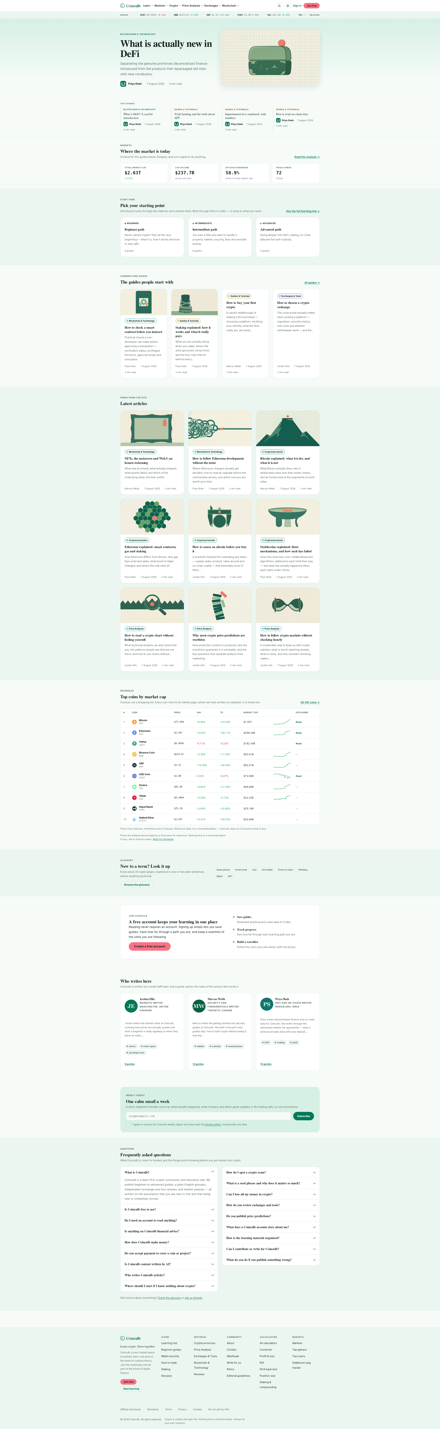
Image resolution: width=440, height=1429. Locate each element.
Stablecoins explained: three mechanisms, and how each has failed (285, 548)
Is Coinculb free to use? (140, 1209)
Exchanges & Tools (205, 1356)
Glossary (166, 1375)
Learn (146, 5)
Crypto (173, 5)
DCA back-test (268, 1369)
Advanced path (270, 229)
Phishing (303, 869)
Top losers (298, 1356)
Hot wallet (267, 869)
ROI (262, 1362)
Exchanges (211, 5)
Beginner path (134, 229)
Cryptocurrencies (204, 1343)
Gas (254, 869)
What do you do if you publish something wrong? (259, 1259)
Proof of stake (285, 869)
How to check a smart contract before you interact (143, 329)
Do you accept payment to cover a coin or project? (158, 1253)
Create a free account (149, 946)
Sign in (297, 5)
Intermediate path (204, 229)
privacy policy (213, 1124)
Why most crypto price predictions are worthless (218, 637)
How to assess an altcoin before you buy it (219, 548)
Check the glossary (169, 1297)
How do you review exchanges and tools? (253, 1205)
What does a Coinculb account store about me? (257, 1227)
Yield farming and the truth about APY (194, 116)
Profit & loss (267, 1356)
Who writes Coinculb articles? (145, 1275)
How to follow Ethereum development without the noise (218, 460)
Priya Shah (282, 999)
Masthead (233, 1356)
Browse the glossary (137, 884)
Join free (311, 5)
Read (298, 722)
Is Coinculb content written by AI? (148, 1264)
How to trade (169, 1362)
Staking (165, 1369)
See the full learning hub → (303, 211)
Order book (241, 869)
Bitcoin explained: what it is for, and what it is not (285, 460)
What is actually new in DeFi (166, 48)
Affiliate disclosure (130, 1409)
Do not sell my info (218, 1409)
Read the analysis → (307, 156)
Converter (266, 1349)
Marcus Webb (216, 999)
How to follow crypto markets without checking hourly (286, 637)
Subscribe (303, 1116)
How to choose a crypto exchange (293, 304)
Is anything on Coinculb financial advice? (152, 1231)
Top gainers (299, 1349)
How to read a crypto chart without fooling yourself (149, 637)
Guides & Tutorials (186, 109)
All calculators (268, 1343)
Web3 (220, 876)
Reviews (199, 1374)
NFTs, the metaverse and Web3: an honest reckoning (149, 460)
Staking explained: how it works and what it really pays (193, 331)
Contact (231, 1349)
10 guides (266, 1064)
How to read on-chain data (292, 114)
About (230, 1343)
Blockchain (229, 5)
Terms (168, 1409)
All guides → (312, 282)
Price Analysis (191, 5)
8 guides (130, 1064)
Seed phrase (223, 869)
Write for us (234, 1362)
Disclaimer (153, 1409)
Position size (267, 1375)
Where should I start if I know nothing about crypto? (160, 1286)
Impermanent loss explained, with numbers (245, 116)
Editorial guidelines (238, 1375)
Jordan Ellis (147, 999)
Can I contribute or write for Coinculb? (252, 1249)
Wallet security (170, 1356)
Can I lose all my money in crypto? (249, 1194)
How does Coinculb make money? (147, 1242)
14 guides (198, 1064)
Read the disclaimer (163, 839)
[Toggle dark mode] (287, 5)
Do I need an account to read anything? (151, 1220)
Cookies (197, 1409)
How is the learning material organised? (252, 1238)
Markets (160, 5)
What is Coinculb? (137, 1172)
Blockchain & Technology (138, 34)
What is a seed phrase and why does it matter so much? (263, 1183)
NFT (230, 876)
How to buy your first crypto (241, 304)
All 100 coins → (310, 702)
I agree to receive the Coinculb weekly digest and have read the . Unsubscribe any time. (189, 1124)
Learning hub (169, 1343)
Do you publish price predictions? (248, 1216)
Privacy (182, 1409)
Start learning (131, 1388)
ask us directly (193, 1297)
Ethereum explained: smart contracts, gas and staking (150, 548)
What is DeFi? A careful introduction (138, 116)
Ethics (230, 1369)
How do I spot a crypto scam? (246, 1172)
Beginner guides (171, 1349)
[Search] (279, 5)
